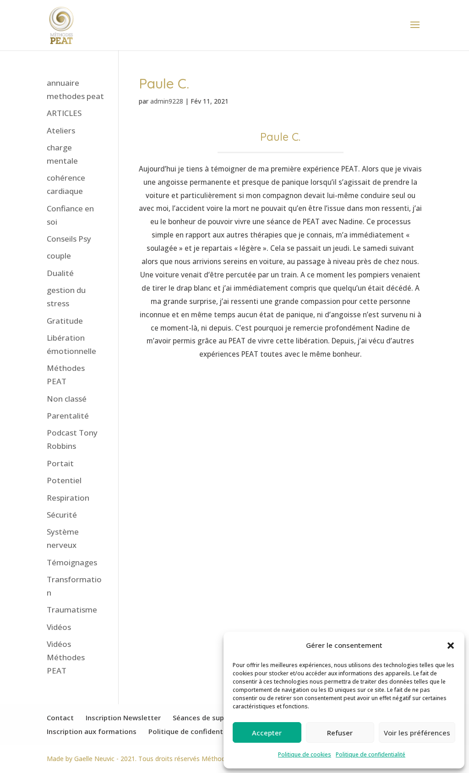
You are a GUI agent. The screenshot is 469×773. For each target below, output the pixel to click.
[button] (450, 645)
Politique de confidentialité (370, 754)
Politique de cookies (304, 754)
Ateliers (61, 130)
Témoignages (72, 562)
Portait (60, 463)
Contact (60, 717)
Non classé (67, 398)
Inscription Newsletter (123, 717)
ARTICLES (64, 113)
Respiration (68, 497)
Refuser (340, 732)
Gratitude (65, 320)
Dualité (60, 273)
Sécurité (62, 514)
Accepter (267, 732)
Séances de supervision (212, 717)
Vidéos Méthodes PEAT (66, 657)
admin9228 (166, 101)
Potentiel (64, 480)
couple (59, 255)
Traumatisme (72, 609)
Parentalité (68, 415)
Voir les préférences (417, 732)
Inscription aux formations (91, 731)
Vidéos (59, 627)
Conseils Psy (69, 238)
